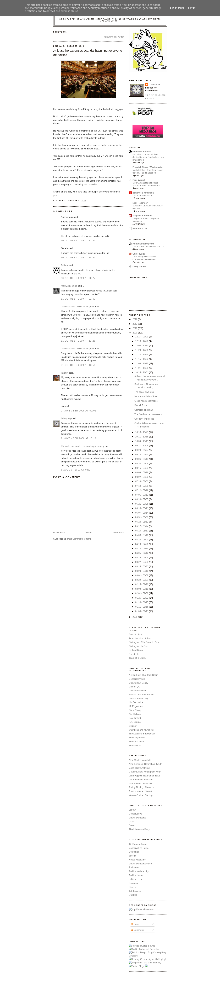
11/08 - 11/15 (142, 363)
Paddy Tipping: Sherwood (141, 787)
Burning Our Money (138, 683)
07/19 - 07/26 (142, 486)
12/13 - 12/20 (142, 341)
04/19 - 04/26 (142, 544)
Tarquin (64, 373)
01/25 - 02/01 (142, 598)
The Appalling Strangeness (142, 733)
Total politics (135, 891)
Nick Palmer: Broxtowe (140, 783)
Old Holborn (135, 714)
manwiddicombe (69, 286)
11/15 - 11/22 (142, 359)
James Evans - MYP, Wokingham (78, 306)
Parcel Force (140, 405)
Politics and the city (139, 871)
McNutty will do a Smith (146, 396)
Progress (133, 883)
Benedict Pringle (137, 679)
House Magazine (137, 859)
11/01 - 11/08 (142, 368)
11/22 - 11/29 (142, 354)
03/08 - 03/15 (142, 571)
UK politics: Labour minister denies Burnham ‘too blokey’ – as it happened (148, 157)
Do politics (134, 851)
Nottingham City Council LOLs (144, 642)
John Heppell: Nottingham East (144, 775)
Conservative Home (138, 848)
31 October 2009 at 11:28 (78, 341)
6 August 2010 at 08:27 (76, 469)
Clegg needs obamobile (146, 401)
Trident (64, 265)
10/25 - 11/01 (142, 372)
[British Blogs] (136, 966)
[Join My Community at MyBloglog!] (147, 959)
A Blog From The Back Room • (144, 675)
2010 (135, 328)
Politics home (135, 875)
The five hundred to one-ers (148, 414)
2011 (135, 323)
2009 (135, 332)
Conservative (135, 813)
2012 (135, 319)
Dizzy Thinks (139, 266)
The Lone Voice (136, 741)
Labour (132, 809)
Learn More (177, 8)
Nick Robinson (140, 203)
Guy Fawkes (139, 254)
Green (132, 825)
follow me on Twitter (114, 36)
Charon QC (134, 686)
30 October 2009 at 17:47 (78, 240)
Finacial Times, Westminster (148, 167)
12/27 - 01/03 (142, 336)
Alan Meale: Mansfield (140, 760)
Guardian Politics (142, 151)
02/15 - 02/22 (142, 584)
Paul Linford (135, 718)
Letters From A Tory (138, 698)
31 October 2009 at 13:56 (78, 365)
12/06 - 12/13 (142, 345)
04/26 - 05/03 (142, 539)
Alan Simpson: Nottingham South (145, 764)
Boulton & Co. (140, 228)
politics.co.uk (135, 879)
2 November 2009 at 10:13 (78, 438)
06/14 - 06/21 (142, 508)
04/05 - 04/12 (142, 553)
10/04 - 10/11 (142, 441)
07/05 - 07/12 (142, 495)
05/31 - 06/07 (142, 517)
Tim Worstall (135, 745)
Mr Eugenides (136, 706)
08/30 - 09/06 (142, 463)
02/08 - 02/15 (142, 589)
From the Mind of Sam (140, 638)
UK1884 (133, 895)
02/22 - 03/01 (142, 580)
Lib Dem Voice (136, 702)
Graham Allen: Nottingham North (145, 771)
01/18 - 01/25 (142, 602)
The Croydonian (137, 737)
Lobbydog (66, 418)
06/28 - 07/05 (142, 499)
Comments (139, 930)
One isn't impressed (144, 418)
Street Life (134, 654)
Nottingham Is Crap (138, 646)
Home (89, 532)
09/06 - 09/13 (142, 459)
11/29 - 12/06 (142, 350)
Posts (136, 924)
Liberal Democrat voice (140, 863)
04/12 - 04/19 (142, 548)
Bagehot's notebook (143, 192)
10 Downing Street (138, 844)
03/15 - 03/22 (142, 566)
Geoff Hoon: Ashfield (139, 768)
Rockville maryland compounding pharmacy (82, 446)
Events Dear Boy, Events (141, 694)
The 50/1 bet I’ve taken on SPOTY (148, 246)
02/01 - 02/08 (142, 593)
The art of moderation (142, 195)
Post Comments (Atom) (79, 538)
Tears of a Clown (137, 658)
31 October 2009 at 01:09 (78, 298)
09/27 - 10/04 (142, 445)
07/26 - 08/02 (142, 481)
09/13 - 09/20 (142, 454)
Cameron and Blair (143, 410)
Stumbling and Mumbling (141, 730)
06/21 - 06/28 (142, 504)
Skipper (132, 726)
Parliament (134, 867)
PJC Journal (135, 722)
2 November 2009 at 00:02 (78, 410)
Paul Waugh (139, 180)
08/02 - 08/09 (142, 477)
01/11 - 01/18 (142, 606)
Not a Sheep (135, 710)
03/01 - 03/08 (142, 575)
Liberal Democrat (137, 817)
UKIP (131, 821)
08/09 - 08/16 (142, 472)
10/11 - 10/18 (142, 436)
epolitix (132, 855)
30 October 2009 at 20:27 (78, 278)
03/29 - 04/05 (142, 557)
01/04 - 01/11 (142, 611)
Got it (192, 8)
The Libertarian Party (139, 829)
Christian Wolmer (137, 690)
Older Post (118, 532)
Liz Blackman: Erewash (140, 779)
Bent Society (135, 634)
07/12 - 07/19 (142, 490)
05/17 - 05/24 (142, 526)
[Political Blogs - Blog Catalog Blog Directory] (148, 956)
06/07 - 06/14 (142, 512)
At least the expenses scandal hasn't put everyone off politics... (87, 53)
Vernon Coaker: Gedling (140, 795)
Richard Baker (136, 650)
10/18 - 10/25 (142, 432)
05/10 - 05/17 (142, 530)
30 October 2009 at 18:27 (78, 257)
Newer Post (59, 532)
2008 (135, 617)
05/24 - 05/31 (142, 521)
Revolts (132, 887)
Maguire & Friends (142, 215)
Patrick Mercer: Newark (140, 791)
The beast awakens (144, 392)
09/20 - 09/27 (142, 450)
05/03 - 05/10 (142, 535)
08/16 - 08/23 (142, 468)
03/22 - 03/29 (142, 562)
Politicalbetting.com (143, 243)
